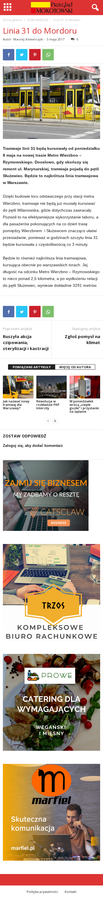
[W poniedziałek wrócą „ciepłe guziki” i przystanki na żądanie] (85, 387)
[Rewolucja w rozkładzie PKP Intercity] (51, 387)
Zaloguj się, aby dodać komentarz (33, 445)
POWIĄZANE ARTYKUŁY (32, 367)
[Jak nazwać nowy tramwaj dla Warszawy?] (18, 387)
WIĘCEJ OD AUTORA (75, 367)
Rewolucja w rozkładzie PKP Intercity (48, 404)
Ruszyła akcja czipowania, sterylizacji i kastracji (26, 342)
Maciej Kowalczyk (28, 39)
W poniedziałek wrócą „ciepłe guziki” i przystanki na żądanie (84, 406)
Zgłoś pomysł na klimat (82, 339)
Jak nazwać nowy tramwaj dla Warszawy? (16, 404)
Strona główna (12, 20)
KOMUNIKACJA (37, 20)
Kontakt (70, 891)
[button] (94, 7)
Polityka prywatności (42, 891)
